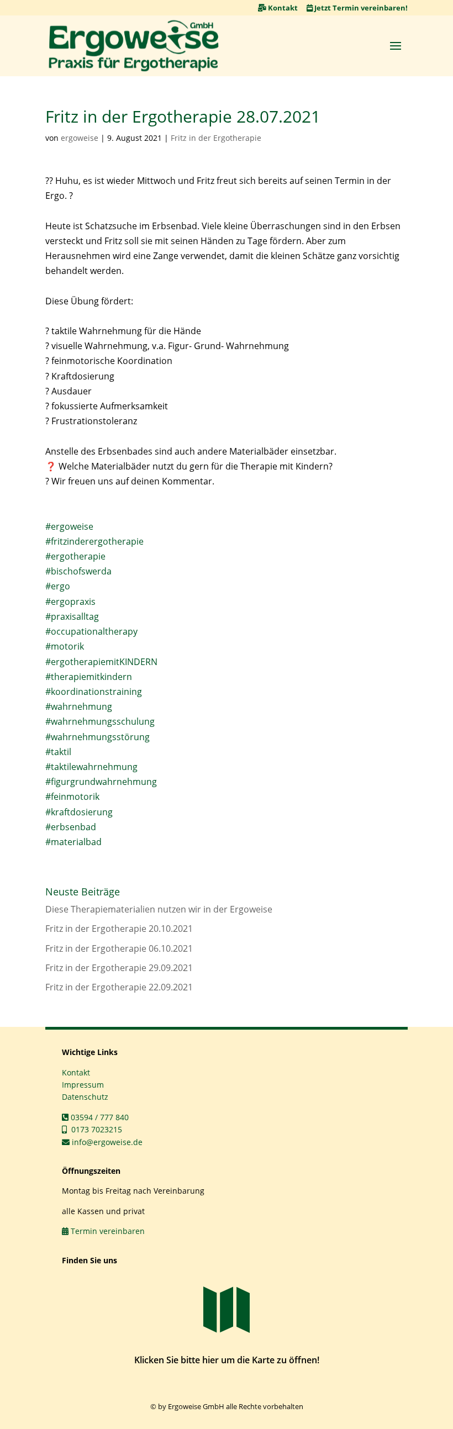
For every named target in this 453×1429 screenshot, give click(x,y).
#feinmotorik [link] (72, 796)
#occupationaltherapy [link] (91, 631)
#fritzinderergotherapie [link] (94, 541)
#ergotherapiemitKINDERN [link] (101, 662)
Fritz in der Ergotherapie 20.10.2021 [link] (119, 928)
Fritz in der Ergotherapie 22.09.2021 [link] (119, 987)
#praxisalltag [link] (72, 616)
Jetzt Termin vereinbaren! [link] (360, 8)
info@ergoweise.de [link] (106, 1142)
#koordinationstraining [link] (93, 692)
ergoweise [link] (79, 138)
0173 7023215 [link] (94, 1129)
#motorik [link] (64, 646)
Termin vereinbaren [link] (107, 1231)
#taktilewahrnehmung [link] (91, 767)
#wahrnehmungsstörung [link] (97, 737)
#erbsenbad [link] (70, 827)
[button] (395, 45)
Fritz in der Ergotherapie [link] (216, 138)
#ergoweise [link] (69, 526)
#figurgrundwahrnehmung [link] (101, 782)
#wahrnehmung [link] (78, 706)
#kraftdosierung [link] (79, 812)
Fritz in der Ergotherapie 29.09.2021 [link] (119, 968)
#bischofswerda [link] (78, 571)
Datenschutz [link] (85, 1096)
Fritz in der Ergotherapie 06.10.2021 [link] (119, 948)
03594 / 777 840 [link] (99, 1117)
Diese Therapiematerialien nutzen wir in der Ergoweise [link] (158, 909)
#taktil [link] (58, 752)
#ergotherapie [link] (75, 556)
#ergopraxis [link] (70, 601)
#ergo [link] (57, 586)
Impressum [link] (83, 1084)
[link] (133, 45)
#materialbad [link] (73, 842)
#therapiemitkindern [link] (88, 677)
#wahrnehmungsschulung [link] (100, 721)
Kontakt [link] (282, 8)
